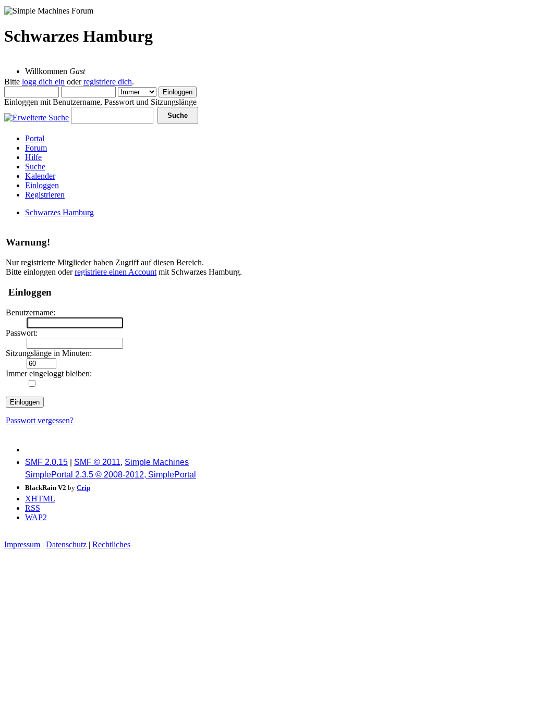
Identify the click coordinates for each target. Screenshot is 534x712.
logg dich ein (43, 81)
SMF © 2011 (97, 462)
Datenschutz (66, 544)
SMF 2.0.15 (46, 462)
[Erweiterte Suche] (36, 115)
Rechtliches (111, 544)
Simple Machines (157, 462)
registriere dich (107, 81)
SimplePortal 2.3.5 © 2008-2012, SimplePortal (110, 474)
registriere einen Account (115, 271)
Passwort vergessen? (40, 420)
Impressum (22, 544)
